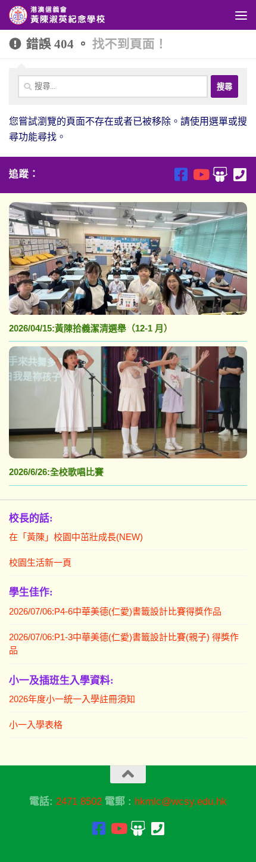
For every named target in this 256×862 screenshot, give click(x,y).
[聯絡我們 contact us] (239, 174)
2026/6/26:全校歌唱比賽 (56, 472)
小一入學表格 (36, 725)
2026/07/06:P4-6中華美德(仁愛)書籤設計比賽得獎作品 (115, 611)
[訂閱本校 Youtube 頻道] (200, 174)
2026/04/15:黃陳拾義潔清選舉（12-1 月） (91, 328)
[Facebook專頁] (180, 174)
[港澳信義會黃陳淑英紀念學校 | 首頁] (75, 15)
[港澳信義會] (220, 174)
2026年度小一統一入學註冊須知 (72, 699)
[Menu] (241, 15)
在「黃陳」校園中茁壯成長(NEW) (76, 537)
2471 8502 (79, 801)
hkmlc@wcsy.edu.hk (181, 801)
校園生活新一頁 (40, 562)
